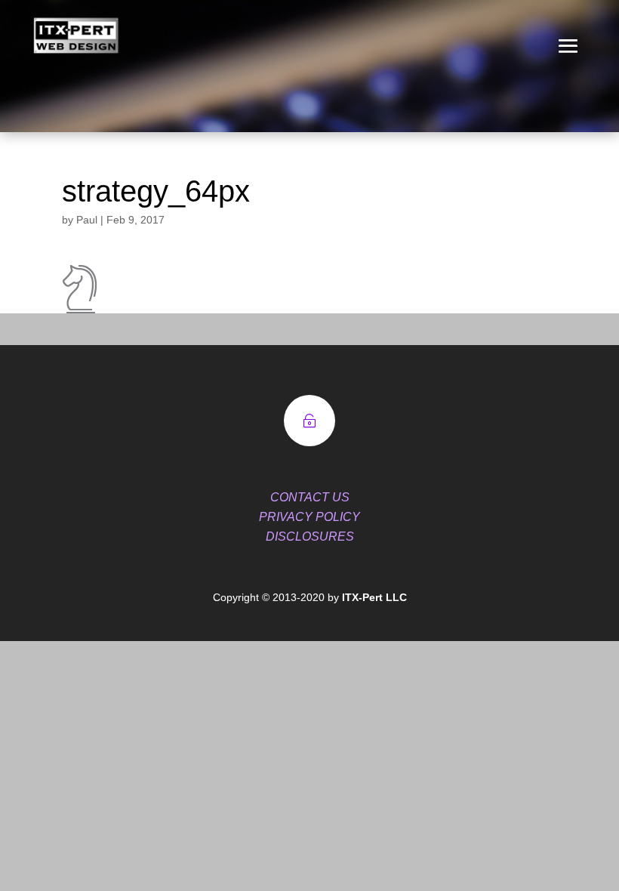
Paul (86, 220)
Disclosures (310, 536)
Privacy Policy (309, 516)
